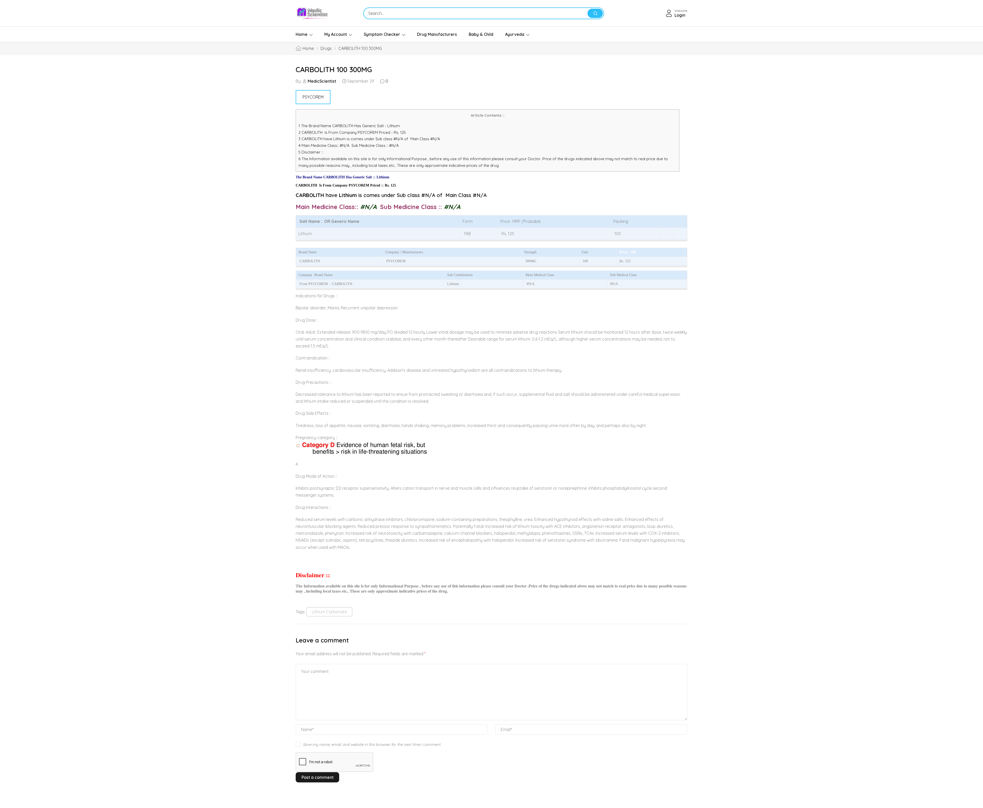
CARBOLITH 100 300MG (334, 69)
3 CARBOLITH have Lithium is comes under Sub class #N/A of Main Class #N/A (369, 138)
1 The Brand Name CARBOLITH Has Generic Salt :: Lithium (349, 125)
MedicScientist (322, 81)
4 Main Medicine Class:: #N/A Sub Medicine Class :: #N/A (349, 145)
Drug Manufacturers (437, 34)
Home (301, 34)
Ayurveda (514, 34)
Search (595, 13)
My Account (335, 34)
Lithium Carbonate (329, 611)
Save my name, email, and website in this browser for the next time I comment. (372, 744)
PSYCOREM (313, 97)
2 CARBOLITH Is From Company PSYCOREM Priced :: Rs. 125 (352, 132)
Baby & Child (481, 34)
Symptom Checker (382, 34)
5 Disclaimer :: (310, 152)
